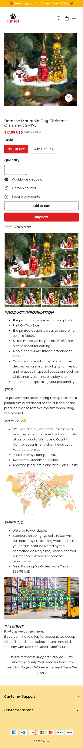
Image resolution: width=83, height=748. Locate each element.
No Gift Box (16, 149)
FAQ (7, 703)
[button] (58, 18)
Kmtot (46, 741)
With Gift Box (43, 149)
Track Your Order (16, 717)
